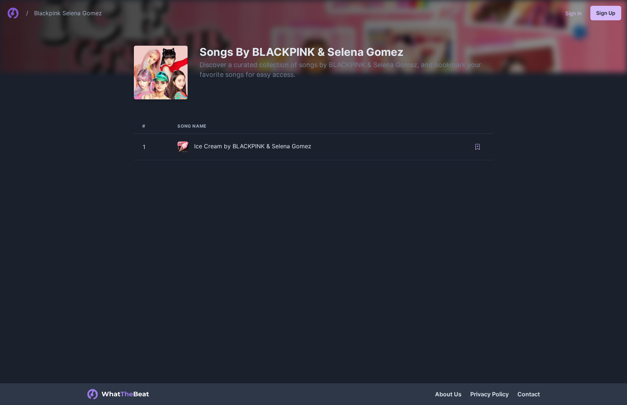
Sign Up (605, 13)
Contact (528, 394)
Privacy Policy (489, 394)
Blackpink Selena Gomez (68, 13)
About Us (448, 394)
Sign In (573, 13)
